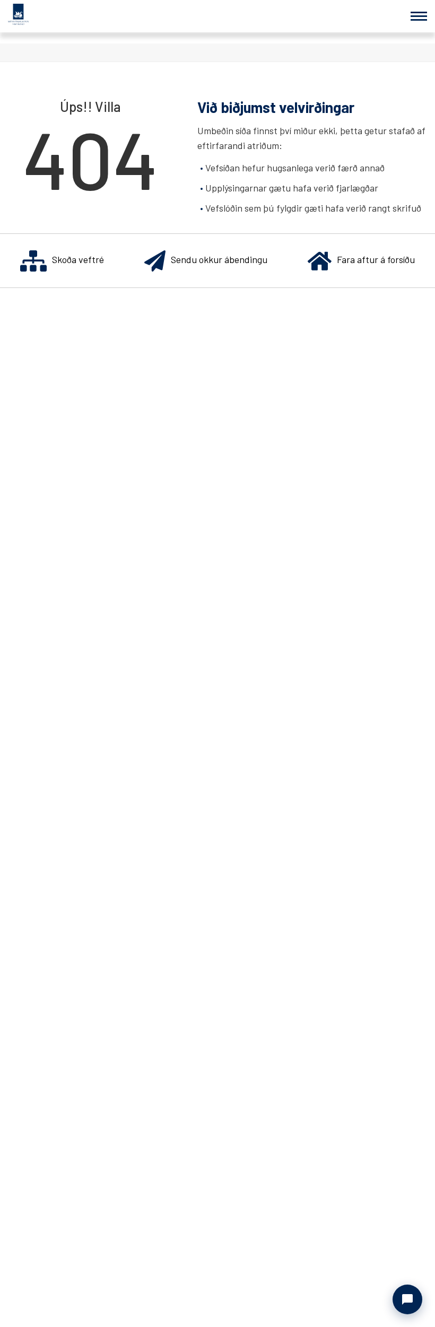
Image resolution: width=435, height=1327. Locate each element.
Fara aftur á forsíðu (376, 259)
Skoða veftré (78, 259)
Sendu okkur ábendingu (219, 259)
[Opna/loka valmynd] (419, 16)
